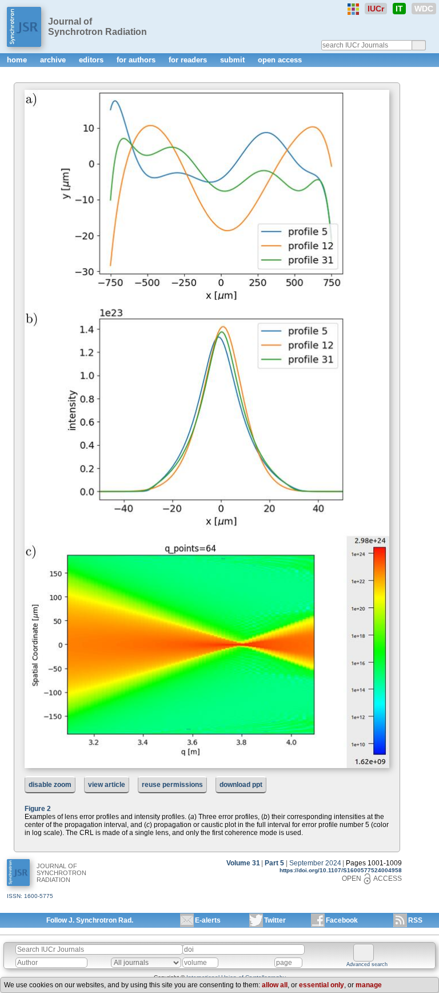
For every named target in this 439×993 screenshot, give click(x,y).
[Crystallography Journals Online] (353, 9)
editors (92, 60)
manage (369, 985)
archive (54, 60)
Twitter (275, 920)
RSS (415, 920)
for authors (137, 60)
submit (233, 60)
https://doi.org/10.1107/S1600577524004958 (341, 870)
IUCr (376, 8)
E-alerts (208, 920)
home (18, 60)
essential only (321, 985)
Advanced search (367, 964)
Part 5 (274, 863)
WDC (423, 8)
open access (280, 60)
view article (106, 785)
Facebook (342, 920)
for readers (189, 60)
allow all (275, 985)
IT (399, 8)
